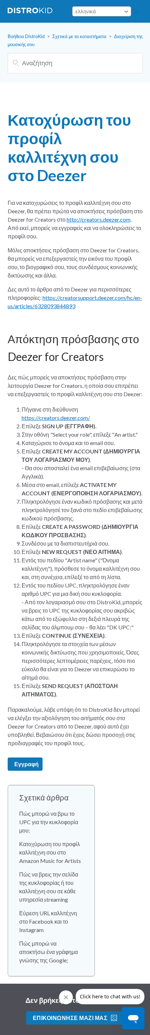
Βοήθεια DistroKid (26, 36)
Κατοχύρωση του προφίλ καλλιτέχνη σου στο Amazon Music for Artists (50, 852)
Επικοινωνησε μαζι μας (70, 1017)
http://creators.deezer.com (98, 219)
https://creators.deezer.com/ (56, 417)
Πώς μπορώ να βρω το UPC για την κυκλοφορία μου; (48, 822)
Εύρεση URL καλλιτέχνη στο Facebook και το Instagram (48, 921)
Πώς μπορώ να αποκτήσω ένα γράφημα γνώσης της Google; (48, 951)
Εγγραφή (26, 764)
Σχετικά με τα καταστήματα (79, 36)
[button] (136, 11)
